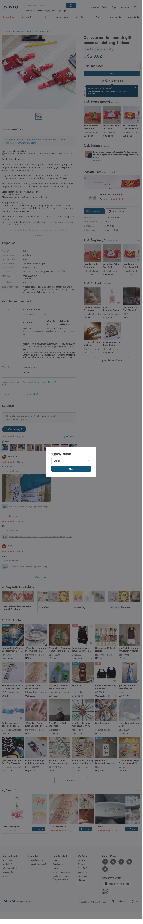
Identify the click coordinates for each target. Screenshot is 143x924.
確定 (71, 468)
